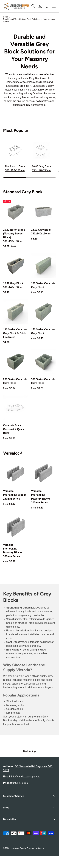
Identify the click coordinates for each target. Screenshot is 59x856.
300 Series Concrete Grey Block (43, 381)
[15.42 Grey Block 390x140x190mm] (15, 265)
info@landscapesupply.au (25, 776)
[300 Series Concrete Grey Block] (43, 361)
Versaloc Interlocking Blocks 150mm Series (14, 495)
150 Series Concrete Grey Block (43, 331)
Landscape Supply (18, 848)
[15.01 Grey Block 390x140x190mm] (43, 212)
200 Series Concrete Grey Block (15, 381)
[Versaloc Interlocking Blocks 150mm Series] (15, 473)
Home (5, 17)
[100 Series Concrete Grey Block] (43, 265)
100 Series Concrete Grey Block (43, 285)
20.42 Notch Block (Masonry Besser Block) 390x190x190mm (14, 235)
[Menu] (54, 6)
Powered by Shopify (35, 848)
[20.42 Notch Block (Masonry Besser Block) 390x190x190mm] (15, 212)
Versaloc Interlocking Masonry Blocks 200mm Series (41, 497)
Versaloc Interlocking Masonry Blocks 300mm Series (12, 550)
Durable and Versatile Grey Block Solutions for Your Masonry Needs (29, 20)
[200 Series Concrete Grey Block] (15, 361)
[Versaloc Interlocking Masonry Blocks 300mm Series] (15, 527)
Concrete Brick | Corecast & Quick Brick (13, 429)
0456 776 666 (20, 783)
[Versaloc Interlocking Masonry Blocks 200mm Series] (43, 473)
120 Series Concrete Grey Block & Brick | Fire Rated (15, 333)
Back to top (29, 751)
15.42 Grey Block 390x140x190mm (13, 285)
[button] (47, 6)
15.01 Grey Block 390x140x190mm (41, 231)
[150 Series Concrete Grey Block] (43, 311)
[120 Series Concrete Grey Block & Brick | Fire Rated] (15, 311)
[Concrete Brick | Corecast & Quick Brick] (15, 407)
